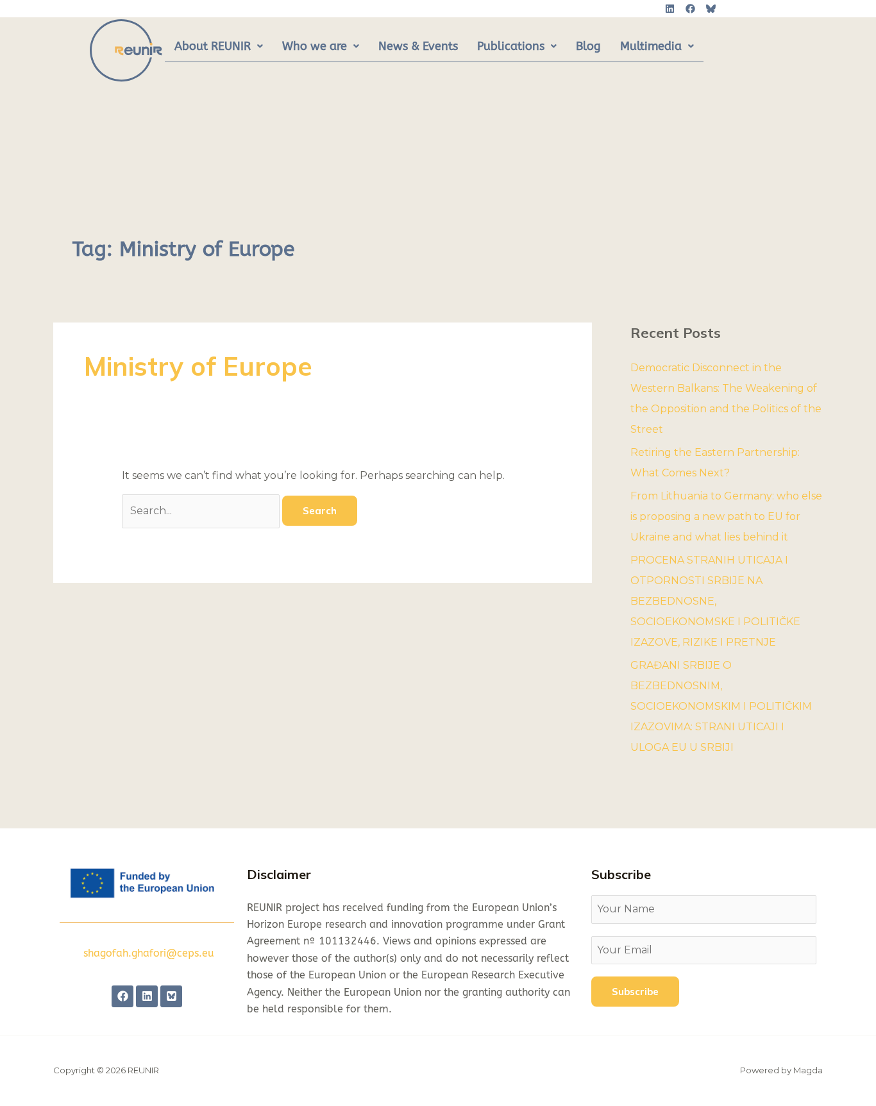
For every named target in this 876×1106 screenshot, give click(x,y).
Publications (510, 46)
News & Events (418, 46)
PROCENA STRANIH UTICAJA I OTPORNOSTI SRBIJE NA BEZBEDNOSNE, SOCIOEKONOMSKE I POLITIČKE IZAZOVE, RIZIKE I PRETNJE (715, 601)
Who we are (314, 46)
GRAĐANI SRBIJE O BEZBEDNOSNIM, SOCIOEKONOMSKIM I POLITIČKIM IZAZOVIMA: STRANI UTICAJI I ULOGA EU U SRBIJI (721, 706)
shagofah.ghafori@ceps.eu (148, 953)
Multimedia (651, 46)
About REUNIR (212, 46)
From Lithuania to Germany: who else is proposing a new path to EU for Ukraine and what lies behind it (726, 516)
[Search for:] (202, 511)
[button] (219, 46)
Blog (588, 46)
